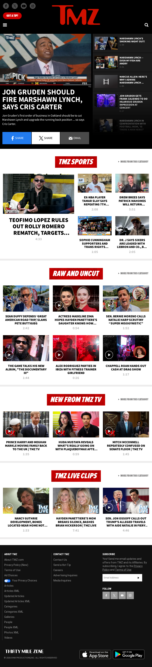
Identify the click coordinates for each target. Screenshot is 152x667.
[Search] (147, 25)
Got (12, 16)
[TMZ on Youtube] (24, 6)
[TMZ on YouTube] (122, 595)
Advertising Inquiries (65, 575)
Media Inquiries (62, 580)
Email (77, 138)
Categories (10, 606)
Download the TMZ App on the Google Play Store (128, 654)
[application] (45, 59)
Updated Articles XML (17, 601)
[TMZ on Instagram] (33, 6)
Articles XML (11, 590)
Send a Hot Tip (62, 564)
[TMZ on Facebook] (6, 6)
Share (19, 138)
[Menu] (5, 25)
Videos (8, 637)
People (8, 622)
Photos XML (11, 632)
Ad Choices (11, 575)
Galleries (9, 616)
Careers (58, 570)
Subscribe (138, 577)
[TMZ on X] (15, 6)
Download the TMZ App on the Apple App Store (95, 654)
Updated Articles (14, 596)
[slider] (45, 84)
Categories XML (13, 611)
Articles (9, 585)
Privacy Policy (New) (16, 564)
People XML (11, 627)
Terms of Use (12, 570)
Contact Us (60, 559)
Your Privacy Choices (24, 580)
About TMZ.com (14, 559)
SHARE (48, 138)
